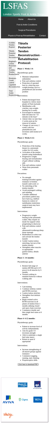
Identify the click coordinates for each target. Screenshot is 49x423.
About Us (32, 19)
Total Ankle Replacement (12, 93)
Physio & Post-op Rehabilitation (21, 36)
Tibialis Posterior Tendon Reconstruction (12, 54)
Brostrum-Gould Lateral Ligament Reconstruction (12, 82)
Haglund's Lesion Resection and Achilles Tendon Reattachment (12, 67)
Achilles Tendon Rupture (12, 45)
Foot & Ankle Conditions (27, 25)
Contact (42, 36)
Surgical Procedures (27, 30)
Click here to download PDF (28, 364)
